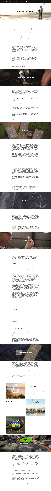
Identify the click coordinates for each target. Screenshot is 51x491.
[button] (41, 1)
